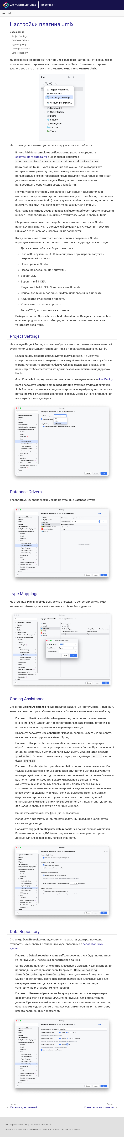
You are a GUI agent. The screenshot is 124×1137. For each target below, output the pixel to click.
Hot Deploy (106, 379)
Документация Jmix (22, 4)
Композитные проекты (99, 1107)
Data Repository (20, 53)
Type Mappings (19, 44)
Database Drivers (20, 40)
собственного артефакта (31, 156)
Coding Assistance (21, 48)
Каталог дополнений (23, 1107)
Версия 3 (47, 4)
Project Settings (19, 36)
